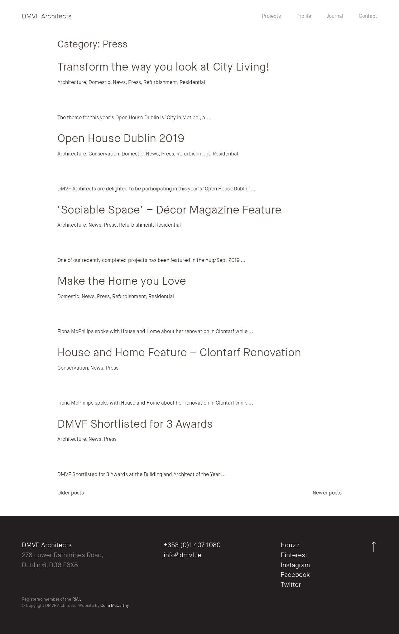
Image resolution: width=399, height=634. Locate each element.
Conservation (104, 154)
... (208, 117)
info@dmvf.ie (182, 555)
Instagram (295, 565)
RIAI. (76, 599)
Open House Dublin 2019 (121, 139)
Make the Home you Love (121, 281)
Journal (335, 16)
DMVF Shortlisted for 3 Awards (135, 424)
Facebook (295, 575)
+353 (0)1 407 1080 (192, 545)
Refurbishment (160, 82)
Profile (303, 16)
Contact (368, 16)
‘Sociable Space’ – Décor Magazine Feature (169, 210)
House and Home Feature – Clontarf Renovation (179, 353)
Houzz (290, 545)
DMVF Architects (47, 16)
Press (134, 82)
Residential (192, 82)
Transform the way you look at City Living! (163, 67)
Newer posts (327, 493)
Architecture (71, 82)
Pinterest (294, 555)
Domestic (99, 82)
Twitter (291, 585)
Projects (271, 16)
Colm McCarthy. (115, 606)
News (119, 82)
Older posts (70, 493)
